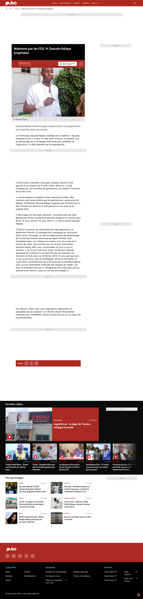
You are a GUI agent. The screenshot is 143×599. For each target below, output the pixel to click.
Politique (17, 9)
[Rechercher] (135, 3)
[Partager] (81, 64)
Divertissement (65, 3)
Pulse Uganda (127, 573)
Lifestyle (77, 3)
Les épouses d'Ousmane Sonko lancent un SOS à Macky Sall (69, 467)
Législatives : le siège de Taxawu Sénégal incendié (72, 426)
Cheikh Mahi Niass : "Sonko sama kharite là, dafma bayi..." (17, 467)
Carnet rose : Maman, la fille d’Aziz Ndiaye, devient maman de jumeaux (77, 504)
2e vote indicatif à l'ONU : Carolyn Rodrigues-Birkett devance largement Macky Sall (32, 489)
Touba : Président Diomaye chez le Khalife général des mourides (43, 467)
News (55, 3)
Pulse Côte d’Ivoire (128, 579)
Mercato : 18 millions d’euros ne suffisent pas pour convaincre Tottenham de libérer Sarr (77, 489)
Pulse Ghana (109, 576)
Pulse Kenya (109, 580)
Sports (94, 3)
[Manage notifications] (138, 595)
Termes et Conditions (81, 576)
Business (86, 3)
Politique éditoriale (80, 572)
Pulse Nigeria (109, 572)
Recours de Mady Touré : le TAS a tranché (77, 518)
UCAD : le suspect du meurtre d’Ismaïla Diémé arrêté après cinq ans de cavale (31, 504)
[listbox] (71, 458)
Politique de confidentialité (56, 572)
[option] (18, 458)
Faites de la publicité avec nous (54, 581)
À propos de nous (53, 576)
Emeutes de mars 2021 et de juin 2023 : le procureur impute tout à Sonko (125, 467)
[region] (71, 458)
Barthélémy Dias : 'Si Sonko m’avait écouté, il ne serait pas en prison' (97, 467)
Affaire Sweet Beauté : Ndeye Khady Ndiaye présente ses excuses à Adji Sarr (31, 519)
